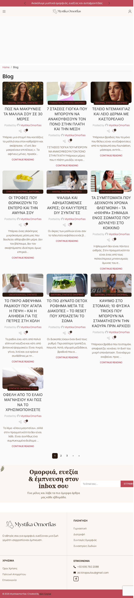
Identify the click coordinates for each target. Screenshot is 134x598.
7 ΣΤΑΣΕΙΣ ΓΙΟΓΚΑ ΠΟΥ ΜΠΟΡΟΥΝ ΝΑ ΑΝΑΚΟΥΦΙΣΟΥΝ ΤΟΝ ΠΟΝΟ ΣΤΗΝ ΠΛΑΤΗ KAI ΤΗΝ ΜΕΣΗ (67, 119)
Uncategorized (17, 294)
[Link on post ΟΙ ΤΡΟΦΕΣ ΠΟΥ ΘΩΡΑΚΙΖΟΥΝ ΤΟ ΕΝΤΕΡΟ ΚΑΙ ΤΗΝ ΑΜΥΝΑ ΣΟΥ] (22, 181)
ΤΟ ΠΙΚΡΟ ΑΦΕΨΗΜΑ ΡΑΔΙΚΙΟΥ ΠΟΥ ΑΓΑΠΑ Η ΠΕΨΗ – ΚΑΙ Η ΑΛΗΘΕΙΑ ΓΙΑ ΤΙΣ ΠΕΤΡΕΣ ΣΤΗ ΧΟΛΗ (23, 311)
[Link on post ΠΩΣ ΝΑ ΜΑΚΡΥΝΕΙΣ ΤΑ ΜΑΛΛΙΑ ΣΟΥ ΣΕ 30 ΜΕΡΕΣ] (22, 92)
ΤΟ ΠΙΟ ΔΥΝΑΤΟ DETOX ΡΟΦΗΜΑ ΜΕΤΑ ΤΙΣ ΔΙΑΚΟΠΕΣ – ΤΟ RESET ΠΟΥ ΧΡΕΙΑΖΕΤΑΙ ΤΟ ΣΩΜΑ (67, 311)
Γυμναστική (55, 102)
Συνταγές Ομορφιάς (85, 540)
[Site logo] (67, 11)
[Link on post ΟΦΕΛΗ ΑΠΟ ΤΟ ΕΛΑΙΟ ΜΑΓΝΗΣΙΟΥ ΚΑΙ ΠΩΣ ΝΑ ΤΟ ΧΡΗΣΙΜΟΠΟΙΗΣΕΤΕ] (22, 378)
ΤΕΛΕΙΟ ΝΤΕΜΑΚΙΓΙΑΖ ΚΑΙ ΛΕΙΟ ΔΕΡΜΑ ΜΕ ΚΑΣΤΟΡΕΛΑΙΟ (111, 114)
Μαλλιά (12, 102)
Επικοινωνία (9, 580)
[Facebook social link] (76, 578)
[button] (25, 3)
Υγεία (34, 388)
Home (5, 67)
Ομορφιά (21, 102)
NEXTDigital (45, 593)
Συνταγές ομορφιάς (74, 102)
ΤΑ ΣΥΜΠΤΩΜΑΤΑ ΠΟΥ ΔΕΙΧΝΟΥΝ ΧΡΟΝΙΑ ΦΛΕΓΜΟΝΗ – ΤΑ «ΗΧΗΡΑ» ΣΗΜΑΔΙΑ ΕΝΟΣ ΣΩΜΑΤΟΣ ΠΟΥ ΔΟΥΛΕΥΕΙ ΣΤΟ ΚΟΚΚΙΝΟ (111, 213)
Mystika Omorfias (31, 125)
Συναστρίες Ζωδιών (85, 546)
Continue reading (23, 159)
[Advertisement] (67, 41)
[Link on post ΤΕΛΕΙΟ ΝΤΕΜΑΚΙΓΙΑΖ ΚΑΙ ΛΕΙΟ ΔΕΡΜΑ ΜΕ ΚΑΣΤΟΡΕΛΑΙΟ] (111, 92)
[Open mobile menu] (4, 11)
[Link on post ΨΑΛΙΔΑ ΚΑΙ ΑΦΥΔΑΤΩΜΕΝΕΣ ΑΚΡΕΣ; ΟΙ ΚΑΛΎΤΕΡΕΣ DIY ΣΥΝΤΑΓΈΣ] (67, 181)
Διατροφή (34, 191)
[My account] (130, 11)
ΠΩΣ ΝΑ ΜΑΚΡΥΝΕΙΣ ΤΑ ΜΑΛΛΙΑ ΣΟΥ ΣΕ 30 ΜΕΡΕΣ (22, 114)
